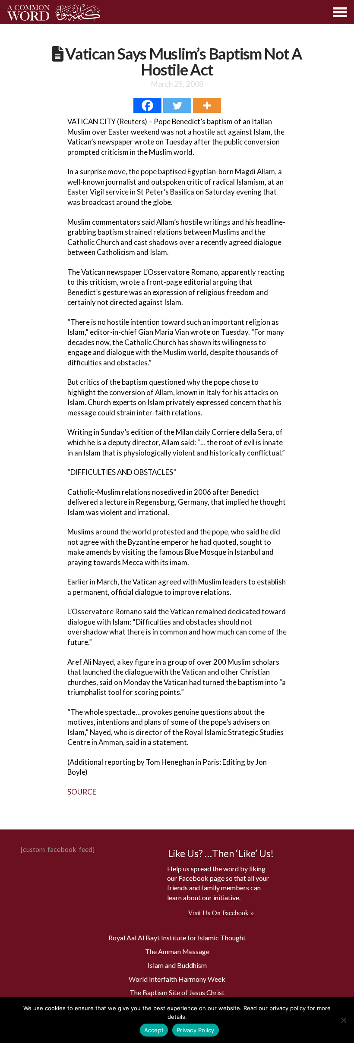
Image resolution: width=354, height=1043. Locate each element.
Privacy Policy (196, 1030)
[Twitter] (177, 105)
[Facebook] (147, 105)
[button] (340, 12)
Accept (154, 1030)
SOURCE (81, 791)
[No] (343, 1020)
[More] (207, 105)
